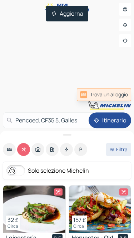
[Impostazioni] (125, 25)
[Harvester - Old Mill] (100, 209)
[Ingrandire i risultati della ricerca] (67, 135)
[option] (9, 149)
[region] (34, 209)
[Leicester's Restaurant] (34, 209)
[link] (113, 94)
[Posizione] (125, 40)
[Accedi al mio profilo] (125, 9)
